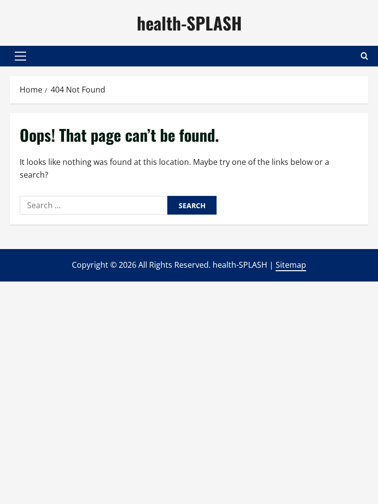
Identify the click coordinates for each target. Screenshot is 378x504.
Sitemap (291, 264)
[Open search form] (364, 55)
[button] (20, 56)
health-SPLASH (189, 22)
